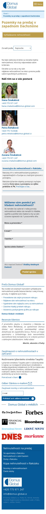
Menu (39, 4)
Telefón (8, 239)
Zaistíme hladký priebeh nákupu (16, 306)
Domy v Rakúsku (10, 459)
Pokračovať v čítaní (10, 377)
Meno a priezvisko (13, 223)
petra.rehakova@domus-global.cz (17, 133)
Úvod (5, 13)
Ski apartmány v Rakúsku (13, 453)
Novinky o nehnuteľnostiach (15, 468)
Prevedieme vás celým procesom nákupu (20, 297)
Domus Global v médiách (13, 314)
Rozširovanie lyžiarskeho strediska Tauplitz (22, 359)
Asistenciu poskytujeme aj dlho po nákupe (21, 309)
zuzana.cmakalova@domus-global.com (19, 160)
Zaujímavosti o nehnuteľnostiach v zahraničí (20, 352)
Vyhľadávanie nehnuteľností (17, 34)
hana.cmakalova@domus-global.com (18, 106)
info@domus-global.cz (15, 493)
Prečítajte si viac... (23, 186)
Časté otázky (8, 471)
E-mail (8, 231)
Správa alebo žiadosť (14, 246)
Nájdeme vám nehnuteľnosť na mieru (18, 300)
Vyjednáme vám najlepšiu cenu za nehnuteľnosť (23, 303)
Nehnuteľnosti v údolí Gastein (15, 456)
